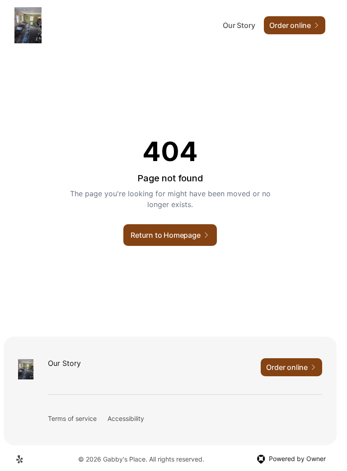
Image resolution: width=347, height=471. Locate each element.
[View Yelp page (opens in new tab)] (19, 459)
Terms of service (72, 418)
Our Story (239, 25)
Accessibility (126, 418)
